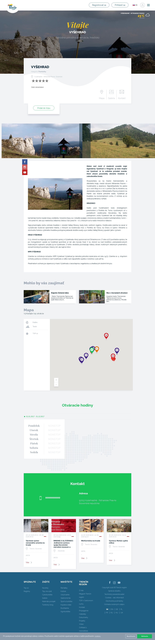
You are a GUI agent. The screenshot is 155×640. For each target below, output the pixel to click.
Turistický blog (47, 605)
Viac (27, 562)
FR (107, 613)
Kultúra (63, 591)
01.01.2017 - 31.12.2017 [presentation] (35, 416)
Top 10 (26, 588)
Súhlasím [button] (144, 636)
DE (117, 609)
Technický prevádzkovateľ (114, 594)
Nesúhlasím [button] (131, 636)
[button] (114, 359)
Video (81, 624)
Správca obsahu (114, 591)
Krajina (35, 322)
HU (117, 613)
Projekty (82, 621)
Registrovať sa (99, 5)
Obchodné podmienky (114, 601)
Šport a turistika (66, 601)
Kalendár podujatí (48, 601)
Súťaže (44, 598)
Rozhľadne (65, 608)
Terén (35, 326)
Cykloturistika (47, 595)
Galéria (111, 98)
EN (112, 609)
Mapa (101, 98)
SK (107, 609)
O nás (81, 590)
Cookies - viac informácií (114, 598)
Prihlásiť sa (120, 5)
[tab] (34, 416)
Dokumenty (83, 617)
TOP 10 (35, 333)
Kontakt (121, 98)
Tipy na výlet (47, 591)
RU (112, 613)
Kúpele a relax (66, 605)
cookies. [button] (98, 636)
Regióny (27, 591)
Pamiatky (64, 588)
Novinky (45, 588)
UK (122, 613)
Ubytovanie (65, 595)
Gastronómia (65, 598)
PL (122, 609)
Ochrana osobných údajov (114, 604)
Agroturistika (65, 612)
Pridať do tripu (43, 108)
